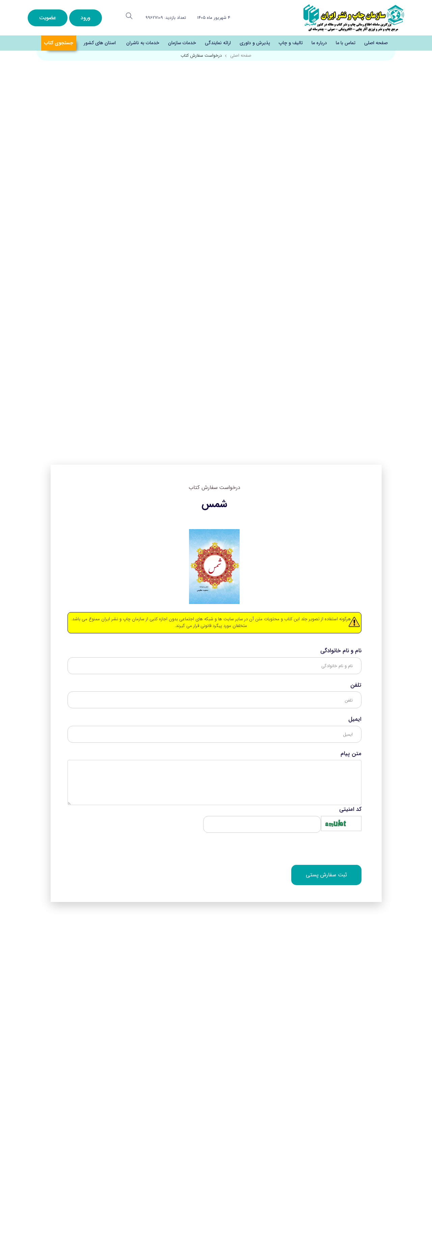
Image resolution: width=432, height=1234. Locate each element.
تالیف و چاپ (291, 43)
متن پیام (351, 753)
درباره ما (319, 43)
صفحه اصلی (376, 43)
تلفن (355, 685)
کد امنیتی (350, 809)
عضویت (47, 17)
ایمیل (354, 719)
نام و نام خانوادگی (340, 651)
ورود (85, 17)
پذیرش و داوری (255, 43)
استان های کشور (100, 43)
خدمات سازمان (182, 43)
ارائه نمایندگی (218, 43)
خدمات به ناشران (142, 43)
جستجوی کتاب (58, 43)
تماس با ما (345, 43)
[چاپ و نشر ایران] (353, 17)
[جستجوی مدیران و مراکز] (129, 15)
